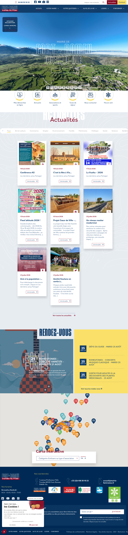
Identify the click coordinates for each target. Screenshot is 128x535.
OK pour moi (33, 525)
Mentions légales (91, 532)
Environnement (58, 131)
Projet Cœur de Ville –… (64, 220)
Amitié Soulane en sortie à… (62, 280)
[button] (66, 402)
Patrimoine (83, 131)
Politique (95, 131)
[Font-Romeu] (11, 9)
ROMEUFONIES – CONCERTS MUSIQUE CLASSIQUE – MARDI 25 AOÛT (104, 362)
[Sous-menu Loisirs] (108, 8)
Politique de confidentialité (75, 532)
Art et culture (20, 131)
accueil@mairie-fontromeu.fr (110, 482)
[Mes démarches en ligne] (19, 95)
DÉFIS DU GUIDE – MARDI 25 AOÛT (105, 346)
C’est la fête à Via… (62, 172)
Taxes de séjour (73, 104)
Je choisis (12, 525)
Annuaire (37, 103)
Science (115, 131)
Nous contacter (90, 103)
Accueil (39, 8)
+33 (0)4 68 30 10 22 (80, 481)
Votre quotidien (69, 8)
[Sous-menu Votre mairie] (58, 8)
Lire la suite (31, 181)
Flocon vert (108, 103)
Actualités (112, 2)
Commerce (34, 131)
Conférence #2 (27, 172)
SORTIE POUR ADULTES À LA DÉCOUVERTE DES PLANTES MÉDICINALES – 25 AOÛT (102, 375)
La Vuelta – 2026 (94, 172)
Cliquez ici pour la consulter (97, 521)
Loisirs (104, 8)
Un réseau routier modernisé (95, 221)
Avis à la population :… (31, 279)
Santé (105, 131)
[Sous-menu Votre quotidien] (78, 8)
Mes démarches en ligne (20, 104)
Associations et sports (55, 104)
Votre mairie (51, 8)
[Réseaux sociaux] (4, 498)
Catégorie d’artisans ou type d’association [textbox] (56, 458)
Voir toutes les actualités (62, 315)
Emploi (45, 131)
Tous (9, 131)
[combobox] (57, 458)
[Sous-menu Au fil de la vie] (96, 8)
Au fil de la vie (88, 8)
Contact (122, 2)
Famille (71, 131)
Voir (82, 458)
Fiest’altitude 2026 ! (30, 220)
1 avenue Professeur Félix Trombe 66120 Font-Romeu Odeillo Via (50, 482)
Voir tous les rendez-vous (91, 389)
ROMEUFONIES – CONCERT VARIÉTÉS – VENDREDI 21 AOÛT (51, 361)
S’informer (117, 8)
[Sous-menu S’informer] (123, 8)
